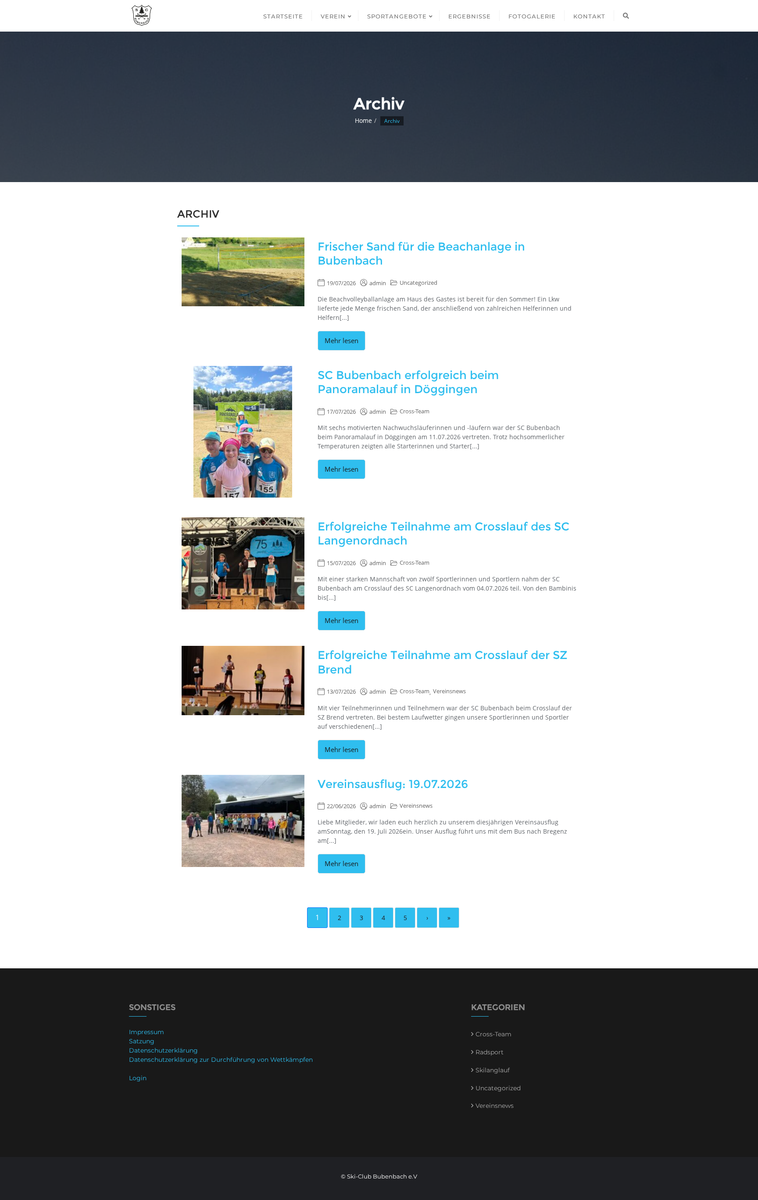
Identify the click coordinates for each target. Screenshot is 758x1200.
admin (377, 283)
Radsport (490, 1052)
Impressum (146, 1032)
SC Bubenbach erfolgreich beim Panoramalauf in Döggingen (408, 382)
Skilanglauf (493, 1070)
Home (363, 120)
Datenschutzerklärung (163, 1050)
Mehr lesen (341, 340)
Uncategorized (418, 283)
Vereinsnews (449, 691)
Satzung (141, 1041)
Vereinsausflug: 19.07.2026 (393, 784)
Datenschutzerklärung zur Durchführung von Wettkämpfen (221, 1060)
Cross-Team (414, 411)
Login (138, 1078)
